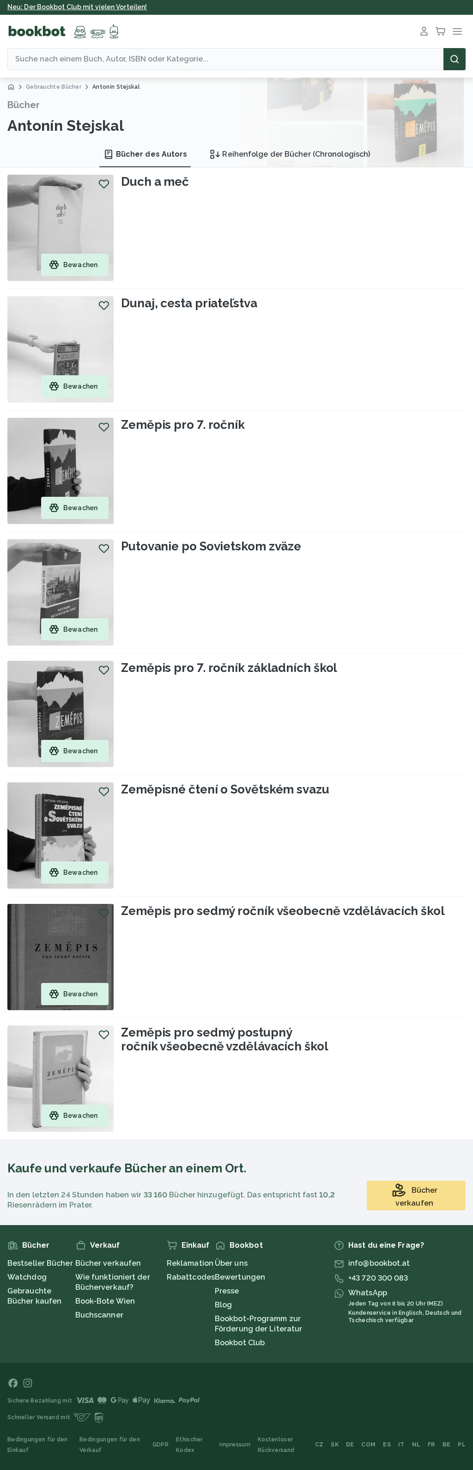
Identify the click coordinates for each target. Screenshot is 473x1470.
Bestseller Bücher (40, 1263)
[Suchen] (454, 59)
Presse (227, 1291)
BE (447, 1444)
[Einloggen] (424, 31)
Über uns (231, 1263)
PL (462, 1444)
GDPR (160, 1444)
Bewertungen (240, 1277)
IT (401, 1444)
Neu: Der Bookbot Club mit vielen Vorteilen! (77, 7)
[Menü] (457, 31)
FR (431, 1444)
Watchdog (27, 1277)
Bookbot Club (240, 1342)
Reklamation (190, 1263)
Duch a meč (155, 182)
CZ (319, 1444)
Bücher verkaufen (108, 1263)
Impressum (234, 1444)
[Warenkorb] (440, 31)
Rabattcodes (191, 1277)
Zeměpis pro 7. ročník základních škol (229, 668)
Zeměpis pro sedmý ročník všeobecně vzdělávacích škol (283, 911)
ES (387, 1444)
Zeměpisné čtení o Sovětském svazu (225, 789)
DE (350, 1444)
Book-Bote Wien (105, 1301)
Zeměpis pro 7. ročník (183, 425)
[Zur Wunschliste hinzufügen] (104, 184)
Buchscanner (99, 1315)
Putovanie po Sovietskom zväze (211, 546)
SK (335, 1444)
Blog (223, 1304)
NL (416, 1444)
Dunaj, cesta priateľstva (189, 303)
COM (368, 1444)
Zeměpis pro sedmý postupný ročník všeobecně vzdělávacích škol (224, 1039)
